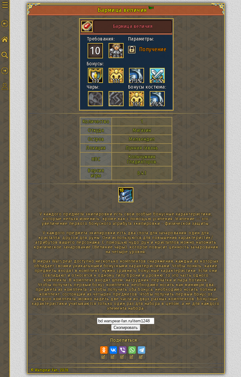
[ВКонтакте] (113, 350)
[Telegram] (141, 350)
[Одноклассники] (104, 350)
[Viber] (122, 350)
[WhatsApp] (132, 350)
